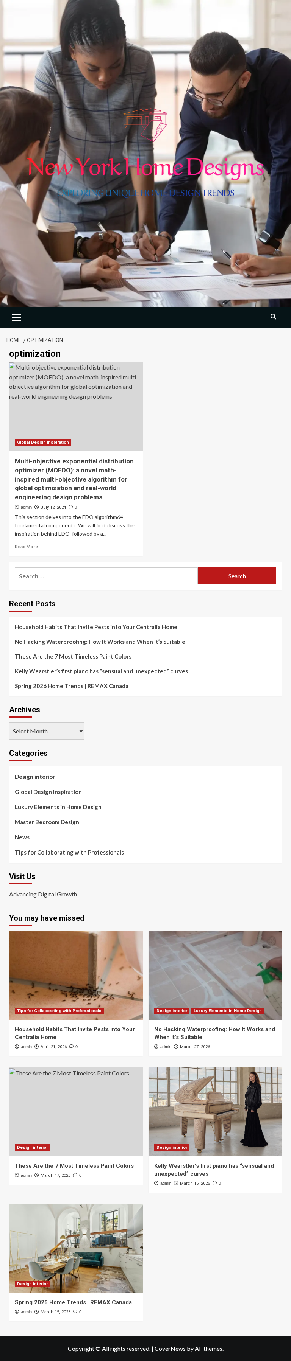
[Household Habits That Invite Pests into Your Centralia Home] (76, 975)
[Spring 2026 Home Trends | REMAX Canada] (76, 1248)
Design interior (35, 776)
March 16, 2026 (195, 1183)
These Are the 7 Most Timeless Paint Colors (73, 656)
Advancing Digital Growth (43, 894)
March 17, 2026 (55, 1175)
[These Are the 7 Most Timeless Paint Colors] (76, 1111)
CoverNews (170, 1348)
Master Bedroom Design (47, 822)
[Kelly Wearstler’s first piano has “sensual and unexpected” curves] (215, 1111)
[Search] (273, 316)
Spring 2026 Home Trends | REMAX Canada (71, 685)
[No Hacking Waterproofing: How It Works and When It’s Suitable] (215, 975)
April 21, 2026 (54, 1046)
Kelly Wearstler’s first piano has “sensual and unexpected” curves (101, 671)
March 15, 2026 (55, 1312)
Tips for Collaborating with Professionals (69, 852)
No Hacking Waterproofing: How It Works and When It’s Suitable (100, 641)
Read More (26, 546)
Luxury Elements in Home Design (58, 806)
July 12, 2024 (53, 507)
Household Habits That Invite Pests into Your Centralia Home (96, 626)
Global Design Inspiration (43, 442)
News (22, 837)
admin (26, 507)
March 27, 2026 (195, 1046)
